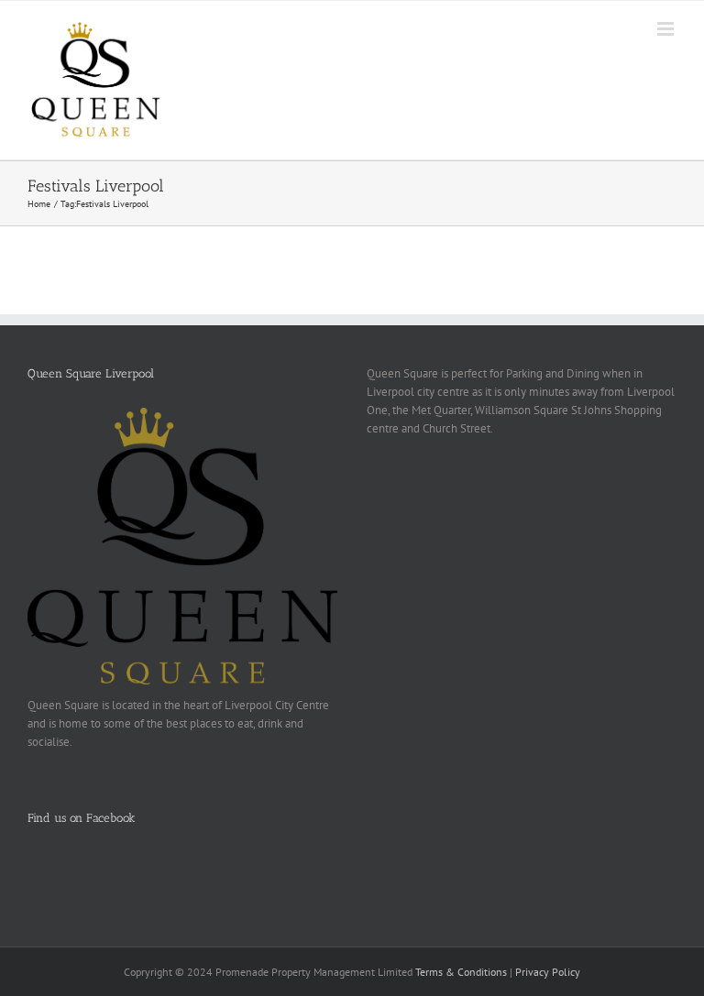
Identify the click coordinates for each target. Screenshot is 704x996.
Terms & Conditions (461, 972)
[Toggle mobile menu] (666, 28)
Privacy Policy (547, 972)
